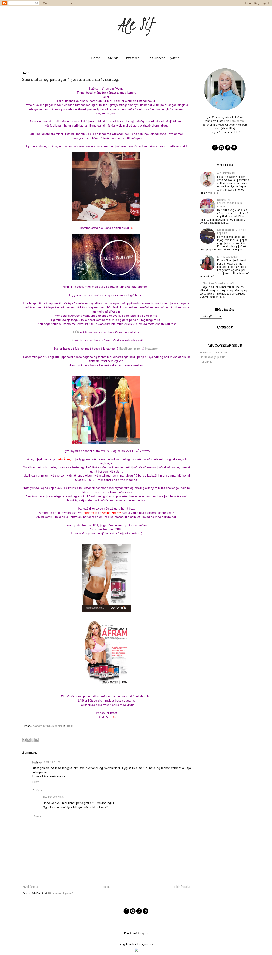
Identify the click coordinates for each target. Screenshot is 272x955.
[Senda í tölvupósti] (24, 740)
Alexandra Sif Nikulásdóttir (46, 725)
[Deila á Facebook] (36, 740)
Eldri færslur (182, 886)
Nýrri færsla (30, 886)
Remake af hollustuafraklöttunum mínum (230, 203)
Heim (106, 886)
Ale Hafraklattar (226, 173)
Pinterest (133, 58)
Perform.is (206, 361)
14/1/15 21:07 (52, 762)
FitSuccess (237, 121)
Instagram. (152, 348)
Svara (35, 782)
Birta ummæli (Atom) (60, 893)
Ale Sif (136, 24)
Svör (39, 790)
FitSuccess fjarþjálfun (212, 357)
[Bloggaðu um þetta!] (28, 740)
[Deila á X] (32, 740)
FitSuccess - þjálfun (164, 58)
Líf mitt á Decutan (227, 256)
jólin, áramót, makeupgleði (218, 283)
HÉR (76, 332)
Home (95, 58)
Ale (45, 797)
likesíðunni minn (130, 348)
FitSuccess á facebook (213, 352)
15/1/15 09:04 (56, 797)
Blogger (143, 933)
